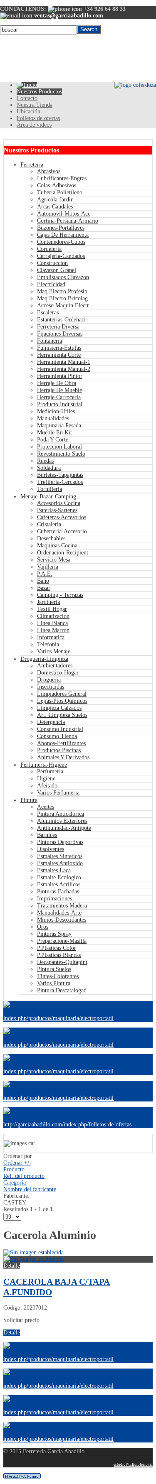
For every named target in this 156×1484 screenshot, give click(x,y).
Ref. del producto (24, 1176)
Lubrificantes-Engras (62, 178)
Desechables (51, 538)
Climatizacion (53, 616)
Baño (43, 581)
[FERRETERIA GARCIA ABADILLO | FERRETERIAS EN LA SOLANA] (27, 85)
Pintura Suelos (54, 969)
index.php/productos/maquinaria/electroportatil (58, 1018)
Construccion (52, 263)
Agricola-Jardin (55, 199)
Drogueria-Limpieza (44, 659)
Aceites (45, 807)
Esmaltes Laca (54, 870)
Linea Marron (53, 630)
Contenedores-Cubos (61, 242)
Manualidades (53, 418)
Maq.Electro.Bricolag (62, 298)
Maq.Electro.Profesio (62, 291)
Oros (42, 927)
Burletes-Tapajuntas (60, 475)
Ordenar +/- (17, 1163)
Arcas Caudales (55, 207)
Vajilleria (47, 567)
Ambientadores (54, 665)
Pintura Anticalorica (60, 814)
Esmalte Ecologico (59, 877)
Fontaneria (49, 341)
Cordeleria (49, 249)
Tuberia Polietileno (59, 192)
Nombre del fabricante (29, 1189)
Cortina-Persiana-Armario (67, 221)
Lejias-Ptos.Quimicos (62, 701)
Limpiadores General (62, 694)
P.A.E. (44, 574)
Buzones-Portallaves (60, 228)
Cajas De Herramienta (63, 235)
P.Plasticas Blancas (59, 955)
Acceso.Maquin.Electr (63, 305)
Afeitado (47, 785)
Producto (14, 1169)
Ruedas (45, 461)
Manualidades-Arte (59, 913)
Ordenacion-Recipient (62, 552)
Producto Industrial (59, 404)
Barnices (47, 835)
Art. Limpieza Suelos (62, 715)
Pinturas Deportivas (60, 842)
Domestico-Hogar (58, 673)
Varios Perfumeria (58, 793)
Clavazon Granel (56, 270)
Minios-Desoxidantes (61, 920)
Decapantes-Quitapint (62, 962)
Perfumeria (50, 771)
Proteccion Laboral (59, 447)
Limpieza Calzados (59, 708)
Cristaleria (49, 524)
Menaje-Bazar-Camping (48, 496)
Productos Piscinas (59, 750)
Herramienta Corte (59, 355)
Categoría (14, 1183)
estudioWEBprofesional (133, 1464)
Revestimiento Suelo (61, 454)
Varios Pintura (53, 983)
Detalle (11, 1266)
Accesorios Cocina (58, 503)
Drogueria (49, 680)
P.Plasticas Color (56, 948)
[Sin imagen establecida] (33, 1259)
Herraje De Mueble (59, 390)
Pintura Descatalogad (62, 990)
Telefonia (48, 644)
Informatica (50, 637)
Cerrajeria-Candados (61, 256)
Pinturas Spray (54, 934)
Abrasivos (48, 171)
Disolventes (50, 849)
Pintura (28, 800)
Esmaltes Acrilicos (58, 884)
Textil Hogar (52, 609)
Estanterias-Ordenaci (61, 319)
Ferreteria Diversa (58, 327)
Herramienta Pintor (59, 376)
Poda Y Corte (52, 440)
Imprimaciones (54, 898)
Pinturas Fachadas (58, 891)
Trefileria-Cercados (60, 482)
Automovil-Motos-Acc (63, 214)
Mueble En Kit (54, 432)
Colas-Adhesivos (56, 185)
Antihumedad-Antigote (64, 828)
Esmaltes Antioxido (60, 863)
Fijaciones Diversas (59, 334)
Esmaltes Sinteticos (59, 856)
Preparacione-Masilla (62, 941)
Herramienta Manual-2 (63, 369)
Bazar (43, 588)
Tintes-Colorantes (58, 976)
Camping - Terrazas (60, 595)
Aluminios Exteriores (62, 821)
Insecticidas (50, 687)
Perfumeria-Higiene (43, 765)
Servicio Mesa (53, 560)
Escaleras (48, 312)
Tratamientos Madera (62, 906)
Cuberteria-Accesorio (62, 531)
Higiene (46, 778)
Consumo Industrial (60, 729)
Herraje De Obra (56, 383)
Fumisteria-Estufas (59, 348)
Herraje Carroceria (59, 397)
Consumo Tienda (57, 736)
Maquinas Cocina (57, 545)
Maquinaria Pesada (59, 425)
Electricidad (51, 284)
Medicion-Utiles (56, 411)
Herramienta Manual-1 (63, 362)
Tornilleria (49, 489)
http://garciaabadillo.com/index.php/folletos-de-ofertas (67, 1124)
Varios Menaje (53, 651)
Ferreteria (31, 165)
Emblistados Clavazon (63, 277)
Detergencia (51, 722)
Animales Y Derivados (63, 757)
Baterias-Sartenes (57, 510)
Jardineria (48, 602)
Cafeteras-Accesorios (61, 517)
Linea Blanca (52, 623)
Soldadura (49, 468)
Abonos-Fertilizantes (61, 743)
